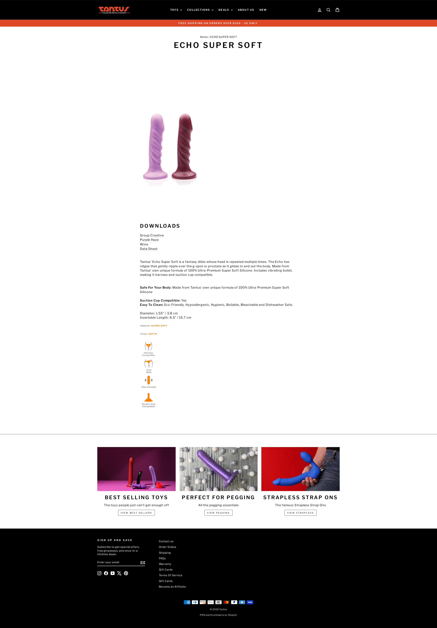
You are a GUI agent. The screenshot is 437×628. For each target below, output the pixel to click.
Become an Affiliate (172, 586)
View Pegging (218, 513)
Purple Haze (149, 240)
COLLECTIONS (199, 9)
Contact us (166, 541)
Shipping (165, 552)
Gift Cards (166, 569)
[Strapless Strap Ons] (300, 469)
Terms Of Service (170, 575)
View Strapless (300, 513)
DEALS (224, 9)
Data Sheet (149, 249)
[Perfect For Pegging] (218, 469)
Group (145, 235)
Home (204, 37)
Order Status (168, 547)
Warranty (165, 564)
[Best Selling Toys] (136, 469)
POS (202, 615)
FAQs (162, 558)
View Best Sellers (136, 513)
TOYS (174, 9)
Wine (144, 244)
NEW (263, 9)
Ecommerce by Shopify (223, 615)
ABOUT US (246, 9)
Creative (157, 235)
